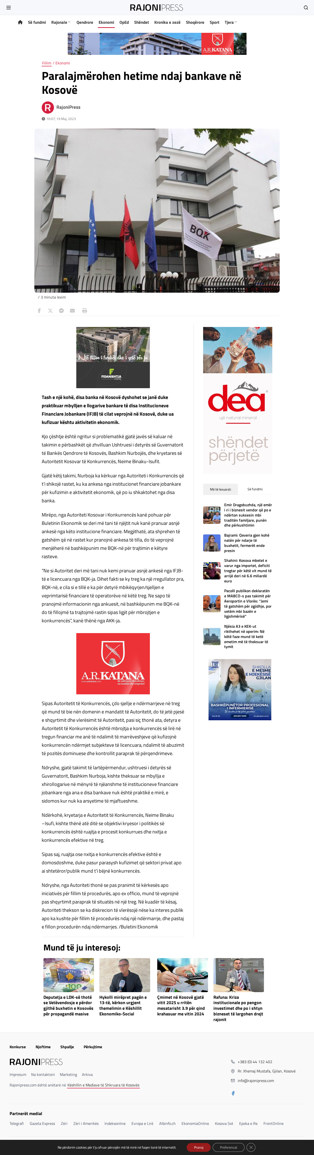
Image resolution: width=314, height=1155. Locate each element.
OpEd (124, 22)
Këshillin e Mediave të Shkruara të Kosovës (103, 1085)
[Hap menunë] (8, 7)
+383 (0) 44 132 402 (255, 1062)
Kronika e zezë (167, 22)
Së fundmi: (255, 489)
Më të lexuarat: (220, 489)
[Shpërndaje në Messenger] (61, 311)
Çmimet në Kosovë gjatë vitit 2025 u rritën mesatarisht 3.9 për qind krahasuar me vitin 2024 (181, 1006)
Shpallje (67, 1047)
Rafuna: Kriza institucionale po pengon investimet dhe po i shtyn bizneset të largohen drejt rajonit (238, 1009)
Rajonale (59, 22)
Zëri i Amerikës (86, 1123)
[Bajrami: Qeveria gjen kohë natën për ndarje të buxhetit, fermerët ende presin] (212, 543)
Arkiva (87, 1074)
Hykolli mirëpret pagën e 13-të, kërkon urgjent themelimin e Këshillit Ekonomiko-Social (123, 1006)
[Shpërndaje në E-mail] (72, 311)
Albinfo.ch (167, 1123)
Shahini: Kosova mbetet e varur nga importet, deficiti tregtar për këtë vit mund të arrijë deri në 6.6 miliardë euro (248, 570)
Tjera (229, 22)
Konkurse (18, 1047)
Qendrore (85, 22)
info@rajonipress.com (256, 1080)
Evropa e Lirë (142, 1123)
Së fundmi (37, 22)
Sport (214, 22)
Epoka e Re (248, 1123)
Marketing (68, 1074)
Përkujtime (93, 1047)
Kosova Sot (224, 1123)
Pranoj (198, 1147)
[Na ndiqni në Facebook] (233, 1094)
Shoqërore (195, 22)
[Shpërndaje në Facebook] (39, 311)
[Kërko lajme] (305, 7)
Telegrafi (17, 1123)
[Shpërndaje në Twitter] (50, 311)
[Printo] (83, 311)
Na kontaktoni (43, 1074)
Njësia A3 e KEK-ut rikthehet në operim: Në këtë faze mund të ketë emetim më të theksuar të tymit (246, 636)
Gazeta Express (42, 1123)
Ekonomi (106, 22)
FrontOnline (273, 1123)
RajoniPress (68, 107)
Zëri (64, 1123)
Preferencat (228, 1147)
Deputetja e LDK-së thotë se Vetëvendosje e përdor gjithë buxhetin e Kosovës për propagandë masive (68, 1006)
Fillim (46, 63)
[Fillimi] (20, 22)
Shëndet (141, 22)
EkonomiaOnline (195, 1123)
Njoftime (43, 1047)
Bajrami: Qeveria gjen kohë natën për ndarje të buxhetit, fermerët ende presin (246, 542)
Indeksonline (115, 1123)
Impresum (18, 1074)
